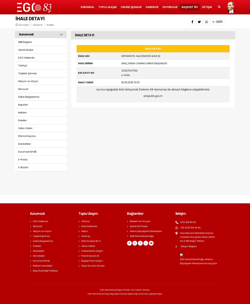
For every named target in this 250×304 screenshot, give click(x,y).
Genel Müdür (25, 50)
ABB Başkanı (25, 42)
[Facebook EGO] (140, 243)
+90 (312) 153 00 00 (190, 227)
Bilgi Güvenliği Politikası (45, 270)
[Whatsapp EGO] (145, 243)
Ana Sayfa (24, 25)
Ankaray (85, 236)
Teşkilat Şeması (27, 73)
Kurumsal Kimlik (27, 151)
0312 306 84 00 (188, 222)
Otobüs (85, 221)
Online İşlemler (131, 7)
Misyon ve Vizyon (28, 81)
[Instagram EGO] (134, 243)
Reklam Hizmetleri (43, 265)
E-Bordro (23, 167)
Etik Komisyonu (27, 136)
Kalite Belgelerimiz (28, 97)
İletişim (207, 7)
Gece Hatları (88, 246)
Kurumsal (87, 7)
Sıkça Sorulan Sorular (93, 265)
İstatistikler (24, 144)
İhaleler (50, 25)
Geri (219, 22)
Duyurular (170, 7)
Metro (84, 231)
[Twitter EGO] (129, 243)
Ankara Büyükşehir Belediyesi (146, 231)
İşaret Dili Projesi (139, 226)
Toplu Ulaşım (107, 7)
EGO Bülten (39, 255)
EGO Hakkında (26, 57)
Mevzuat (23, 89)
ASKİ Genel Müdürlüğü (142, 236)
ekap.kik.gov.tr (153, 96)
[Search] (219, 7)
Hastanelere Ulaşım (92, 251)
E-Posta (22, 159)
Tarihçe (22, 65)
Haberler (152, 7)
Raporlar (23, 104)
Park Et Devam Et (90, 255)
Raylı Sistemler (89, 226)
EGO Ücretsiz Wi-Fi (91, 241)
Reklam (22, 112)
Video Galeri (25, 128)
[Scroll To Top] (244, 300)
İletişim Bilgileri (189, 246)
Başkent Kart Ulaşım (92, 260)
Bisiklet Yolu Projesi (140, 221)
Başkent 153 (190, 7)
